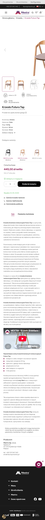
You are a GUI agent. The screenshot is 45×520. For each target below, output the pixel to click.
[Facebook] (36, 499)
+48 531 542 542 (12, 6)
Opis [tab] (12, 214)
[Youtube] (40, 499)
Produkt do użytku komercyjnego (13, 113)
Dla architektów (21, 2)
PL (39, 6)
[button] (38, 464)
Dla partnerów (8, 2)
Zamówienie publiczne (14, 204)
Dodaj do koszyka (29, 184)
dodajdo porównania (14, 101)
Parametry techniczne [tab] (26, 214)
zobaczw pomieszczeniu (31, 95)
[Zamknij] (42, 461)
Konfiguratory (36, 2)
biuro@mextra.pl (29, 6)
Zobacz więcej (9, 132)
